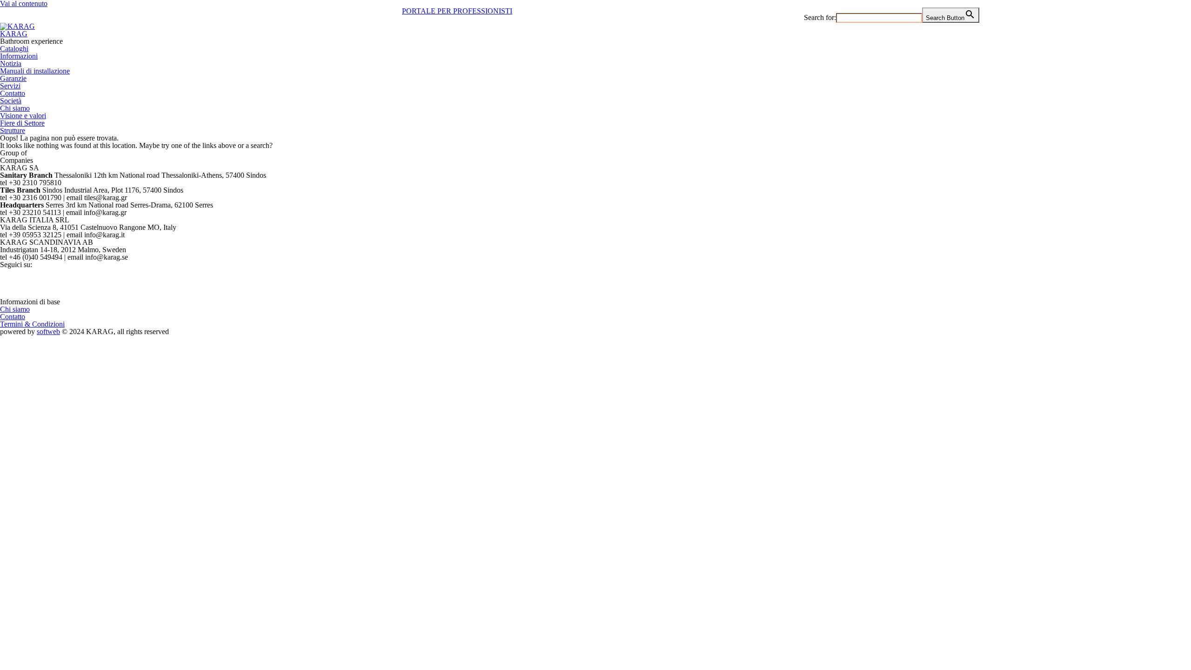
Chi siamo (15, 108)
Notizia (10, 63)
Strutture (12, 130)
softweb (48, 331)
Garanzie (13, 78)
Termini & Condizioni (32, 324)
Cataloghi (14, 49)
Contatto (12, 93)
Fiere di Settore (22, 123)
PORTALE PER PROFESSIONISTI (457, 11)
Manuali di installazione (35, 71)
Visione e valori (23, 116)
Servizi (10, 86)
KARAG (13, 34)
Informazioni (19, 56)
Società (10, 101)
